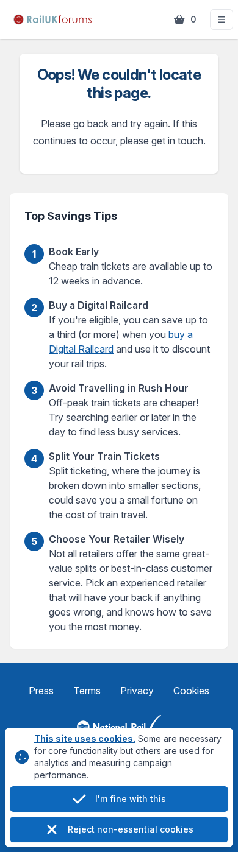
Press (41, 691)
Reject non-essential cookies (130, 829)
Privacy (137, 691)
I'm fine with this (130, 799)
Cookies (191, 691)
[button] (221, 19)
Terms (87, 691)
